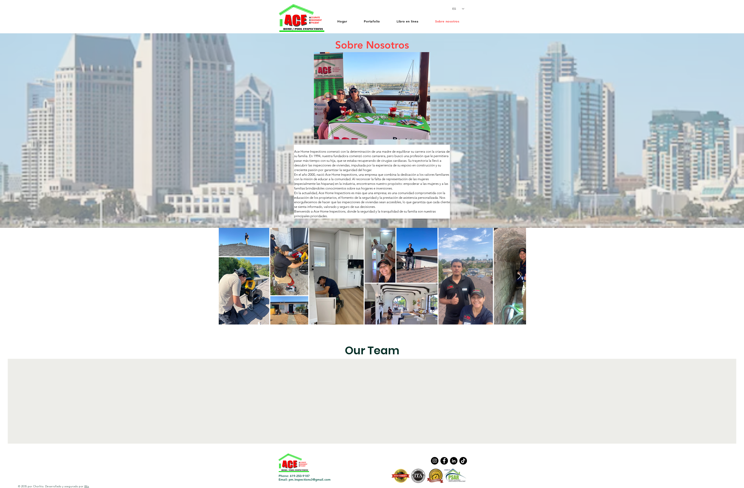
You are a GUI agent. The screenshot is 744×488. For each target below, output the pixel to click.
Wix (86, 486)
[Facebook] (444, 461)
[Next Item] (519, 276)
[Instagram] (434, 461)
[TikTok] (463, 461)
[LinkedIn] (453, 461)
